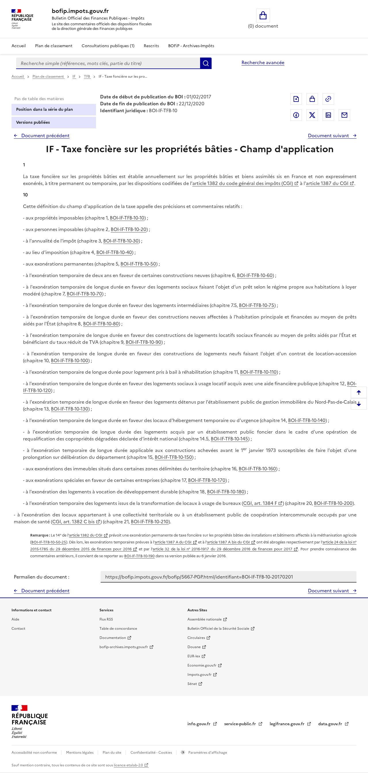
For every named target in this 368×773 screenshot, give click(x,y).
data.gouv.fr (330, 724)
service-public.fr (240, 724)
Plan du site (112, 752)
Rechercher (206, 63)
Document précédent (45, 135)
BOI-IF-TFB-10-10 (127, 217)
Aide (15, 619)
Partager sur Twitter (312, 115)
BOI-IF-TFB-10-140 (306, 420)
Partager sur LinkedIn (328, 115)
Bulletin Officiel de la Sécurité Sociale (218, 628)
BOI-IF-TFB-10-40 (114, 252)
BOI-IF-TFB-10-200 (333, 503)
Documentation (112, 637)
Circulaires (196, 637)
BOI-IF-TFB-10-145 (229, 438)
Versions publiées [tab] (33, 122)
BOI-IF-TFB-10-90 (143, 342)
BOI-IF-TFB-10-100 (69, 360)
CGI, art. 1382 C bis (73, 521)
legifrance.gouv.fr (288, 724)
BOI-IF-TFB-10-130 (69, 408)
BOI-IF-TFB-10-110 (258, 372)
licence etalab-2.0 (128, 765)
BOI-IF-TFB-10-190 (139, 556)
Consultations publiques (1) (108, 46)
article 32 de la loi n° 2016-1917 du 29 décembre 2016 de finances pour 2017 (222, 549)
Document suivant (329, 135)
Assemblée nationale (204, 619)
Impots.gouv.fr (199, 674)
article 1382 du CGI (85, 535)
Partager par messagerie (344, 115)
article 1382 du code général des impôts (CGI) (242, 183)
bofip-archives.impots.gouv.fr (123, 647)
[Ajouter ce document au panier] (312, 99)
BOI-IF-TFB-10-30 (121, 240)
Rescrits (151, 46)
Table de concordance (118, 628)
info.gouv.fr (199, 724)
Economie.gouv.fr (201, 665)
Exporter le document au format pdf (296, 99)
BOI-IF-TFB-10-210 (149, 521)
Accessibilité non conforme (35, 752)
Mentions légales (80, 752)
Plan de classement (53, 46)
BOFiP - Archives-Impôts (191, 46)
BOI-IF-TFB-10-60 (255, 275)
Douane (194, 647)
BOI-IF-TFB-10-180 (225, 491)
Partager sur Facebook (296, 115)
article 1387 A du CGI (173, 542)
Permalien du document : (41, 576)
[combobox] (108, 63)
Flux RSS (106, 619)
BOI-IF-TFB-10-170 (206, 480)
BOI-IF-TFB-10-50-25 (48, 542)
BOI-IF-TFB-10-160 (257, 468)
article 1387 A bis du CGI (228, 542)
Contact (18, 628)
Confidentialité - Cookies (152, 752)
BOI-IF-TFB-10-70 (84, 293)
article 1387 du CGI (327, 183)
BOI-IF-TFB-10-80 (101, 323)
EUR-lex (193, 656)
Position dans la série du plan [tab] (44, 109)
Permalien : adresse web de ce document (328, 99)
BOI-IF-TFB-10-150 (173, 457)
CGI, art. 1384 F (260, 503)
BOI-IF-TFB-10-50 (138, 263)
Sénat (192, 683)
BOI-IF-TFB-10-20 (128, 229)
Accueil (19, 46)
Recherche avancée (262, 62)
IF (74, 76)
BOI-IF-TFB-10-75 (256, 305)
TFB (87, 76)
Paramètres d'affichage (207, 752)
